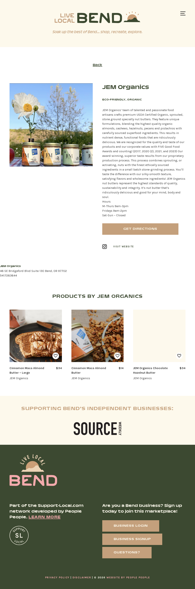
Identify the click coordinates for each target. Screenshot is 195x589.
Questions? (127, 552)
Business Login (131, 525)
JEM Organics (19, 378)
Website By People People (128, 577)
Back (97, 65)
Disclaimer (82, 577)
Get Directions (140, 229)
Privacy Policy (57, 577)
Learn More (45, 517)
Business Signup (132, 539)
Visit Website (123, 246)
